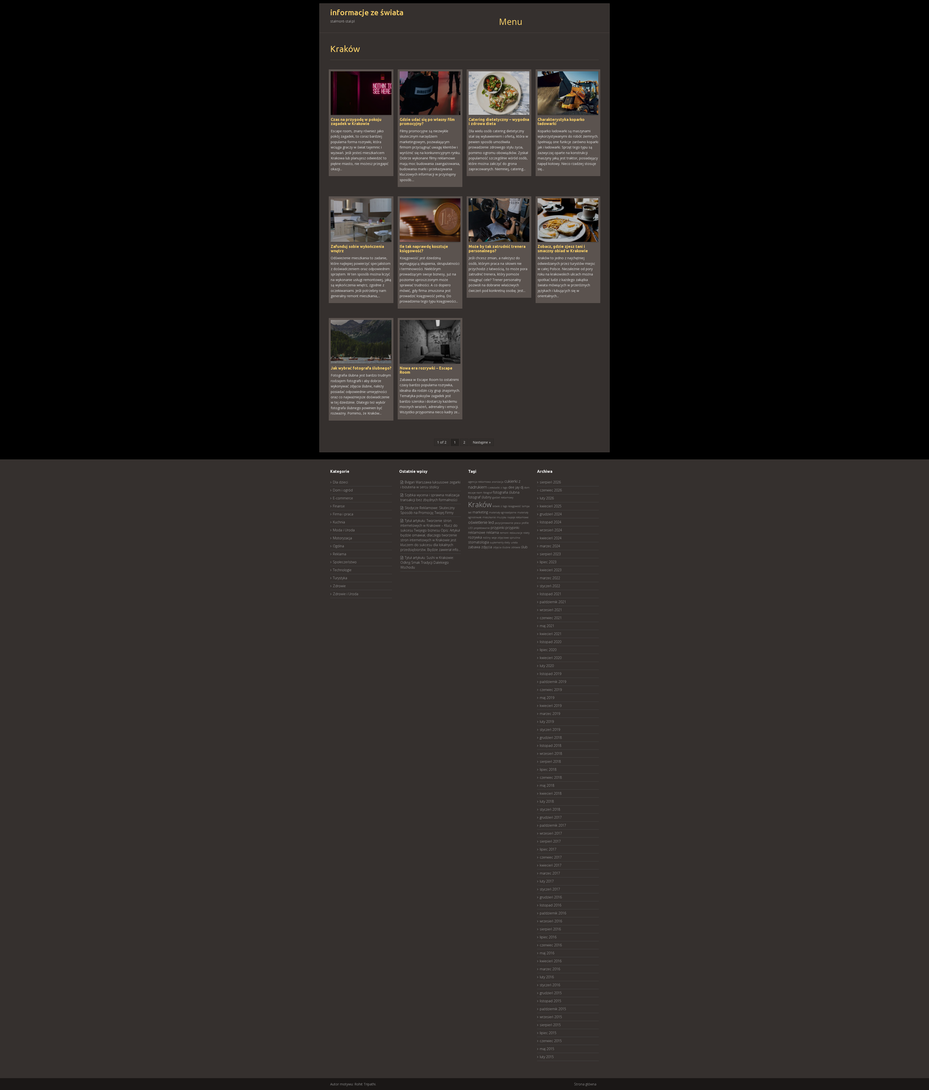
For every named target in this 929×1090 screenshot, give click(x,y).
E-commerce (343, 498)
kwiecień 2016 (551, 961)
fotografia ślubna (506, 492)
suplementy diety (500, 542)
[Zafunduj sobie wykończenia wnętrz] (361, 219)
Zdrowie (339, 586)
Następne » (482, 442)
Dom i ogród (343, 490)
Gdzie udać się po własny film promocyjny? (427, 121)
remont (504, 532)
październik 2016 (553, 913)
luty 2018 (547, 801)
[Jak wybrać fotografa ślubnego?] (361, 341)
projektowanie (482, 528)
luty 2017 (547, 881)
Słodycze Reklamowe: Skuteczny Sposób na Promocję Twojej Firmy (427, 510)
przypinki (497, 527)
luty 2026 (547, 498)
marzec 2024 (550, 546)
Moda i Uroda (344, 530)
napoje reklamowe (517, 517)
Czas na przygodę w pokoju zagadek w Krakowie (356, 121)
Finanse (339, 506)
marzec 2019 (550, 713)
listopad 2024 (550, 522)
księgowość (514, 506)
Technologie (342, 570)
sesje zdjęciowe (500, 537)
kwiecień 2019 (551, 705)
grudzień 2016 (551, 897)
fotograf (487, 492)
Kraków (480, 504)
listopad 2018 (550, 745)
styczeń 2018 (550, 809)
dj (521, 487)
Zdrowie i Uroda (345, 594)
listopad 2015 (550, 1001)
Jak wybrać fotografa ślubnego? (361, 368)
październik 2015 (553, 1009)
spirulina (515, 537)
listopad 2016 (550, 905)
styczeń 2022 (550, 586)
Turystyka (340, 578)
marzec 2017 (550, 873)
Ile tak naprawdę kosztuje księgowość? (424, 248)
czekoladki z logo (497, 487)
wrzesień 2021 (551, 610)
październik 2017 (553, 825)
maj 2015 (547, 1048)
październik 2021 (553, 602)
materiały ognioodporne (502, 512)
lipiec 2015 (548, 1033)
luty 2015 (547, 1056)
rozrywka (475, 537)
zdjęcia (486, 547)
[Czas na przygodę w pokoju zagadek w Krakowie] (361, 92)
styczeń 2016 (550, 985)
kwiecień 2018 (551, 793)
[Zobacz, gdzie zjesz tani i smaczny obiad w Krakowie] (568, 219)
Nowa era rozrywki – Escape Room (426, 370)
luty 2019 (547, 721)
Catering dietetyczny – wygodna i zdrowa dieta (499, 121)
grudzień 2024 (551, 514)
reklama (492, 532)
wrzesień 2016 (551, 921)
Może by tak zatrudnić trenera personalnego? (497, 248)
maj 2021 (547, 625)
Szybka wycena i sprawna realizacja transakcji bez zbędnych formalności (429, 497)
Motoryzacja (342, 538)
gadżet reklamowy (502, 497)
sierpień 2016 (550, 929)
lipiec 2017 (548, 849)
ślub (524, 547)
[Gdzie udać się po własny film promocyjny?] (430, 92)
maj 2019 (547, 697)
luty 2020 (547, 665)
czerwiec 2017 (551, 857)
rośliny (487, 537)
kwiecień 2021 (551, 633)
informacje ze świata (367, 12)
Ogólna (338, 546)
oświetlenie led (481, 522)
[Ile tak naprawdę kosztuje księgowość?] (430, 219)
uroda (514, 542)
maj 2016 (547, 953)
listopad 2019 (550, 673)
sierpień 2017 (550, 841)
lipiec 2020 (548, 649)
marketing (480, 512)
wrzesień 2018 (551, 753)
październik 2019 (553, 681)
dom (527, 487)
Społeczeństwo (345, 562)
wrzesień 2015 (551, 1017)
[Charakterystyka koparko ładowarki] (568, 92)
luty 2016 (547, 977)
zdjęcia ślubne (501, 547)
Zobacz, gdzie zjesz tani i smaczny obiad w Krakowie (563, 248)
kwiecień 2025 (551, 506)
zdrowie (515, 547)
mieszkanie (489, 517)
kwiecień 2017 (551, 865)
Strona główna (585, 1084)
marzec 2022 (550, 578)
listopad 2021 (550, 594)
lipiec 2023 (548, 562)
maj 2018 (547, 785)
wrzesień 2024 (551, 530)
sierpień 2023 (550, 554)
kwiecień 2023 (551, 570)
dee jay (513, 487)
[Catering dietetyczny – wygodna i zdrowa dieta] (499, 92)
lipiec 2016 (548, 937)
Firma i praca (343, 514)
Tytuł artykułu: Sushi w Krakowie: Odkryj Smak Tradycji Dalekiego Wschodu (427, 562)
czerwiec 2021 (551, 617)
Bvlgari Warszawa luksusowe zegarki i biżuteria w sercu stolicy (430, 484)
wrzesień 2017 (551, 833)
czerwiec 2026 (551, 490)
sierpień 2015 (550, 1025)
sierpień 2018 (550, 761)
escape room (475, 492)
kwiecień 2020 (551, 657)
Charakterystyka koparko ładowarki (561, 121)
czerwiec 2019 (551, 689)
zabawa (474, 547)
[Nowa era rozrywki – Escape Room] (430, 341)
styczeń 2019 (550, 729)
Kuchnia (339, 522)
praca (517, 523)
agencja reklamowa (479, 481)
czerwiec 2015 (551, 1040)
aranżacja (497, 481)
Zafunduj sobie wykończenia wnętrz (357, 248)
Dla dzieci (340, 482)
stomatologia (478, 542)
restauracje (515, 532)
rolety (526, 532)
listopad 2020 (550, 641)
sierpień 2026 (550, 482)
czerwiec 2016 (551, 945)
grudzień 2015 (551, 993)
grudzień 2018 (551, 737)
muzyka (501, 517)
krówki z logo (500, 506)
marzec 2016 (550, 969)
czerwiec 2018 (551, 777)
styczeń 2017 (550, 889)
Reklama (339, 554)
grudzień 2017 (551, 817)
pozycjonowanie (504, 523)
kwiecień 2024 (551, 538)
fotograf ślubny (479, 497)
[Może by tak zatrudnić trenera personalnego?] (499, 219)
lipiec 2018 (548, 769)
